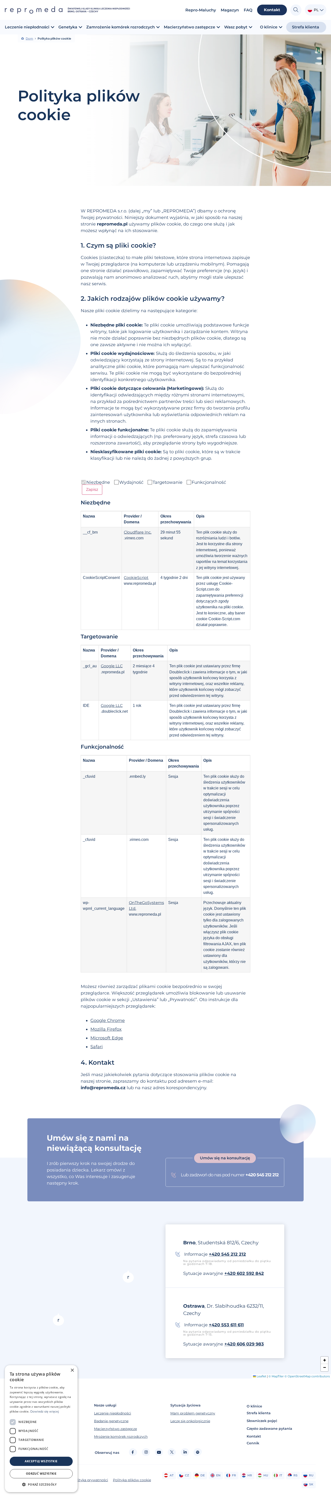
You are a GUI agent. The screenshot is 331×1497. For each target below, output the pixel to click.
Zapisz (92, 489)
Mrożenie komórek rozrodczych (121, 1436)
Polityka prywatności (90, 1480)
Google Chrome (107, 1020)
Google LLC (112, 665)
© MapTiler (276, 1376)
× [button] (72, 1370)
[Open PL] (321, 10)
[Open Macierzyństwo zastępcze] (218, 27)
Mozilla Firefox (106, 1029)
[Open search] (295, 10)
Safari (96, 1046)
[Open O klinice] (281, 27)
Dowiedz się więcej (44, 1411)
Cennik (253, 1443)
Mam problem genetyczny (192, 1413)
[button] (58, 1319)
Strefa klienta (259, 1413)
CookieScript (136, 577)
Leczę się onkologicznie (190, 1421)
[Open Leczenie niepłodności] (53, 27)
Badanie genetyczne (111, 1421)
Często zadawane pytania (269, 1428)
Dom (29, 38)
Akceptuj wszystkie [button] (41, 1461)
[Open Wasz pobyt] (250, 27)
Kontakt (254, 1436)
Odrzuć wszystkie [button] (41, 1474)
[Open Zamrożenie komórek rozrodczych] (158, 27)
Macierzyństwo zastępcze (115, 1429)
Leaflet (261, 1376)
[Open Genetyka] (80, 27)
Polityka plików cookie (132, 1480)
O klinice (254, 1406)
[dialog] (41, 1428)
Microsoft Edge (106, 1038)
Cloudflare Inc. (137, 532)
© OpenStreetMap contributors (307, 1376)
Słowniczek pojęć (262, 1421)
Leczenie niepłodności (112, 1413)
